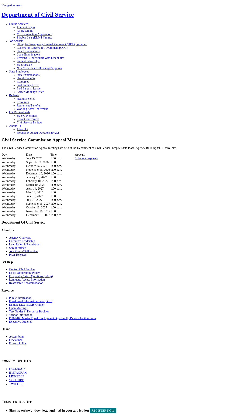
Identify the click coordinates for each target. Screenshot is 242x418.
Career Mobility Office (30, 91)
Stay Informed (17, 247)
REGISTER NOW (103, 410)
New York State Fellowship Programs (39, 68)
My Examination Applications (34, 34)
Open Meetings (18, 308)
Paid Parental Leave (28, 88)
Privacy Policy (17, 343)
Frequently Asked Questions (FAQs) (38, 132)
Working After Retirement (32, 108)
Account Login (26, 27)
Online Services (18, 23)
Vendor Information (21, 314)
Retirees (14, 95)
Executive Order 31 (21, 321)
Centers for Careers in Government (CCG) (42, 47)
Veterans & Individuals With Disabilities (40, 57)
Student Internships (28, 61)
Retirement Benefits (28, 105)
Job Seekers (16, 40)
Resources (23, 81)
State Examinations (28, 51)
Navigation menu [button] (12, 5)
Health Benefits (26, 78)
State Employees (19, 71)
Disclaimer (15, 340)
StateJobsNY (24, 64)
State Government (27, 115)
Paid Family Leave (28, 85)
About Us (15, 125)
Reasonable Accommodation (26, 283)
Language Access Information (27, 279)
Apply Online (25, 30)
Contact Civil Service (22, 269)
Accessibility (16, 336)
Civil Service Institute (29, 122)
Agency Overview (20, 237)
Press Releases (17, 254)
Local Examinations (28, 54)
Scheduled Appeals (86, 158)
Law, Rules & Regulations (25, 244)
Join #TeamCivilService (23, 251)
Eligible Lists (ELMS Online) (34, 37)
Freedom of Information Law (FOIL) (31, 301)
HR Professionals (19, 112)
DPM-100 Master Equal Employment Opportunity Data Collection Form (52, 318)
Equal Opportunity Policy (24, 272)
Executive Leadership (22, 241)
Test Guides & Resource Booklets (29, 311)
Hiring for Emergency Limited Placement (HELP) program (52, 44)
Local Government (28, 119)
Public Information (20, 297)
